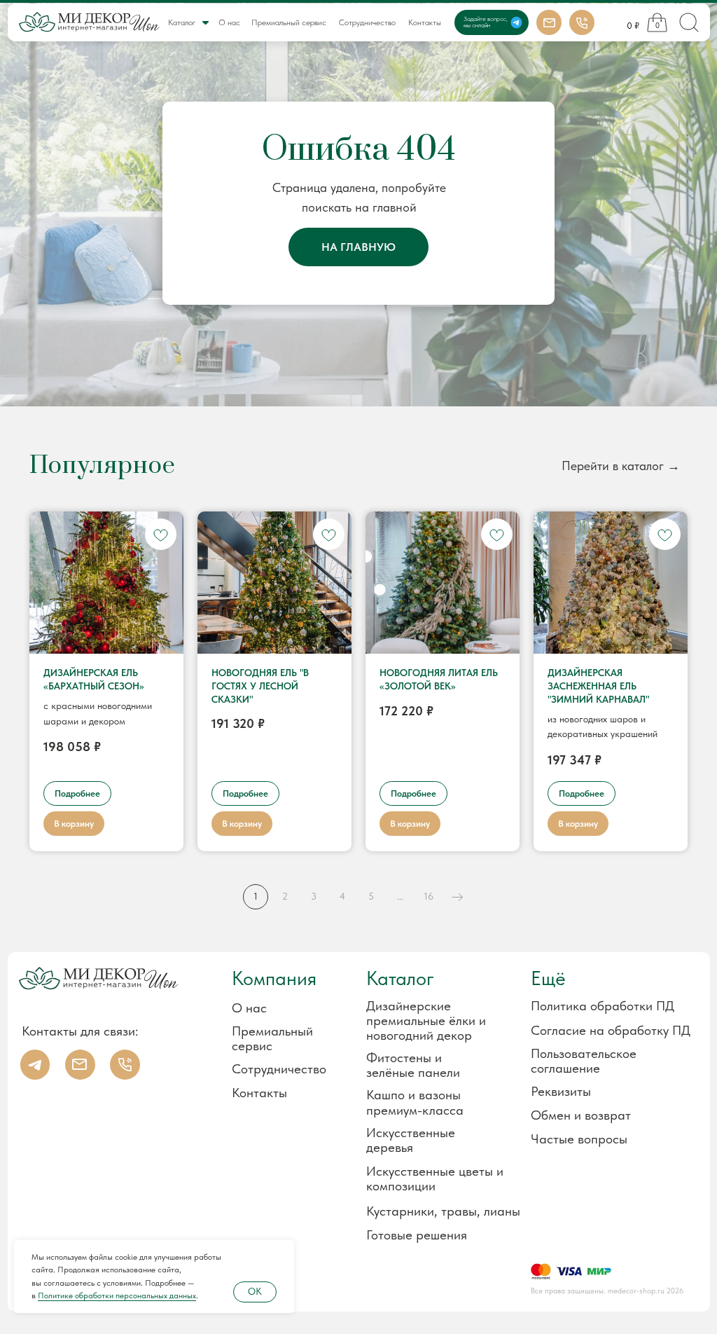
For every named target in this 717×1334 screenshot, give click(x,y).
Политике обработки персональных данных (117, 1295)
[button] (598, 1091)
